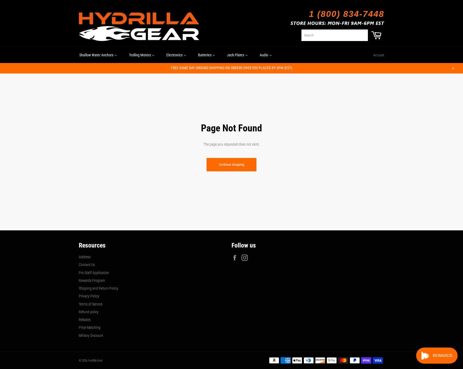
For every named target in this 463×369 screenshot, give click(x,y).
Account (378, 55)
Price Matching (89, 327)
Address (85, 257)
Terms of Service (90, 304)
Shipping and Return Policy (98, 288)
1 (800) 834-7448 (346, 14)
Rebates (85, 320)
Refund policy (89, 312)
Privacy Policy (89, 296)
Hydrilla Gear (95, 360)
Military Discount (91, 335)
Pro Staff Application (94, 273)
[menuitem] (98, 55)
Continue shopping (231, 165)
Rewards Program (92, 280)
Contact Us (87, 265)
